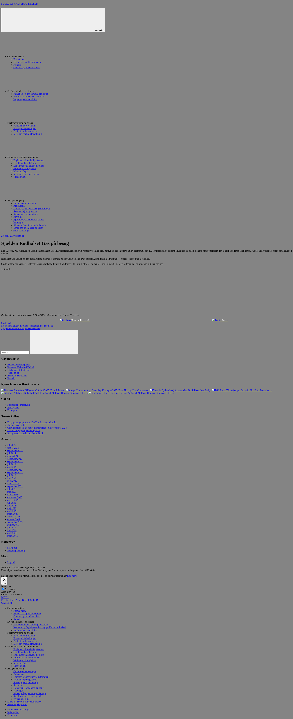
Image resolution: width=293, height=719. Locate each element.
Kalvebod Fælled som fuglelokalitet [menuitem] (30, 624)
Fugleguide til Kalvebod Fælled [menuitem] (22, 646)
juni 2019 (11, 530)
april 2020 (12, 511)
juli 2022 (11, 475)
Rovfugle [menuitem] (17, 685)
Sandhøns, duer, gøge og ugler (28, 228)
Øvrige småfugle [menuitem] (21, 699)
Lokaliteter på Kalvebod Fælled (28, 165)
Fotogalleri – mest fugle (18, 404)
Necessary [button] (6, 586)
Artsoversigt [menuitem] (19, 674)
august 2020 (13, 500)
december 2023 (14, 458)
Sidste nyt (6, 323)
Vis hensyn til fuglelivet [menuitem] (24, 660)
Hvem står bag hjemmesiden (27, 62)
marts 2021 (12, 494)
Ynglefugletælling (16, 550)
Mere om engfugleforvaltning (27, 134)
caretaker (19, 235)
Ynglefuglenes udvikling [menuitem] (25, 630)
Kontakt (17, 64)
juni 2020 (11, 505)
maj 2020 (11, 508)
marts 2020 (12, 514)
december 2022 (14, 469)
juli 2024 (11, 453)
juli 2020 (11, 503)
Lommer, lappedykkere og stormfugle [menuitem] (31, 677)
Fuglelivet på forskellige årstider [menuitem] (28, 649)
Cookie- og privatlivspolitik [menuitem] (26, 616)
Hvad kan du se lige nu (24, 163)
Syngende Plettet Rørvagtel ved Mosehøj (21, 328)
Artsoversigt (19, 205)
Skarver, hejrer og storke (25, 211)
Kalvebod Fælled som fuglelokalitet (30, 94)
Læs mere (72, 575)
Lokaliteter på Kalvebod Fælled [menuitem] (28, 655)
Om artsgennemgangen (24, 203)
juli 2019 (11, 527)
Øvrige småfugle (21, 230)
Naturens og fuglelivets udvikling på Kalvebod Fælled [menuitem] (39, 627)
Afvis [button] (92, 570)
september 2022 (15, 472)
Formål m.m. (19, 59)
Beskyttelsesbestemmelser (25, 131)
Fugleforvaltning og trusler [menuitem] (20, 633)
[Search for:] (15, 352)
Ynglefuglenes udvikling (25, 99)
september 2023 (15, 461)
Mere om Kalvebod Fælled (26, 174)
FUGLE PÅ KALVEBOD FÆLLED (19, 3)
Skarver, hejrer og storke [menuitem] (25, 679)
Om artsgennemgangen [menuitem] (24, 671)
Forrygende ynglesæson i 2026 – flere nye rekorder (32, 422)
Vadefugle (18, 222)
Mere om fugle (20, 171)
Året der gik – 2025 (16, 425)
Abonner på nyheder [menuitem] (17, 704)
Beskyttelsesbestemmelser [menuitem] (25, 641)
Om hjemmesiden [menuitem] (15, 608)
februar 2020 (13, 516)
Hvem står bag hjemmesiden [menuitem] (27, 613)
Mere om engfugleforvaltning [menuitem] (27, 644)
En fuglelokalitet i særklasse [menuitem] (20, 622)
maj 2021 (11, 491)
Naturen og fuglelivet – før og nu (29, 96)
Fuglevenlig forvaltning (24, 125)
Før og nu (12, 410)
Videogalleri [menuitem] (13, 712)
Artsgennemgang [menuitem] (15, 668)
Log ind (11, 562)
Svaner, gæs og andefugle (25, 214)
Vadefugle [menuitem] (18, 690)
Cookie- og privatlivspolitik (26, 67)
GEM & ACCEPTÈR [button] (11, 594)
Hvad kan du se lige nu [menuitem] (24, 652)
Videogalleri (13, 407)
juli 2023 (11, 464)
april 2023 (12, 467)
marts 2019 (12, 536)
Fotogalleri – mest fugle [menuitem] (18, 709)
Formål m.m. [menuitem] (19, 610)
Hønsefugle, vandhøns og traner (28, 219)
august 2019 (13, 525)
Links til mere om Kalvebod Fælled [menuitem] (24, 701)
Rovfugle (17, 217)
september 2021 (15, 486)
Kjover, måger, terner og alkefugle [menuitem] (29, 693)
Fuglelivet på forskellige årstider (28, 160)
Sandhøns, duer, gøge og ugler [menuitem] (28, 696)
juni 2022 (11, 478)
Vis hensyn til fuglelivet (24, 168)
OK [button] (87, 570)
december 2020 (14, 497)
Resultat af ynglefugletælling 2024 (23, 430)
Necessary (10, 589)
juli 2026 (11, 445)
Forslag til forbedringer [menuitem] (24, 638)
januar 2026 (13, 447)
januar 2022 (13, 483)
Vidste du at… (20, 176)
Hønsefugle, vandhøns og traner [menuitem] (28, 688)
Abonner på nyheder (17, 375)
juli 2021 (11, 489)
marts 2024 (12, 456)
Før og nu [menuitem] (12, 715)
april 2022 (12, 480)
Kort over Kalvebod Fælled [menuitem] (26, 657)
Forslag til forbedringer (24, 128)
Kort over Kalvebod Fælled (20, 367)
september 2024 (15, 450)
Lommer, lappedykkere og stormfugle (31, 208)
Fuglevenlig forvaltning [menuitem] (24, 635)
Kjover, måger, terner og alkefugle (29, 225)
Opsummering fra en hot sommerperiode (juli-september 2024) (37, 427)
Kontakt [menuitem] (17, 619)
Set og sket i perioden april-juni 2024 (25, 433)
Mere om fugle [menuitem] (20, 663)
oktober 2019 (13, 519)
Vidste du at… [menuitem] (20, 666)
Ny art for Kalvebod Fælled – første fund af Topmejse (27, 325)
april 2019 (12, 533)
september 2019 (15, 522)
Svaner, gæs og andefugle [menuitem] (25, 682)
